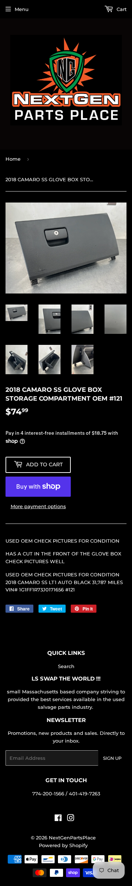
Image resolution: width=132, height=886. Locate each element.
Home (13, 159)
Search (66, 666)
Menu (22, 9)
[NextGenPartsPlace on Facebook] (58, 819)
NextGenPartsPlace (72, 838)
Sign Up (112, 758)
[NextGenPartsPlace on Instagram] (70, 819)
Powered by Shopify (63, 845)
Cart (120, 9)
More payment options (38, 506)
